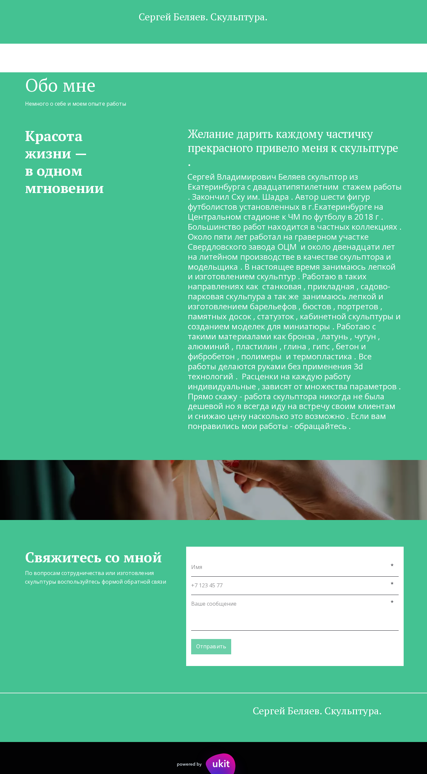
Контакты (216, 57)
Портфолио (139, 57)
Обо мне (178, 57)
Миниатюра (258, 57)
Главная (99, 57)
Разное (297, 57)
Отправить (211, 646)
